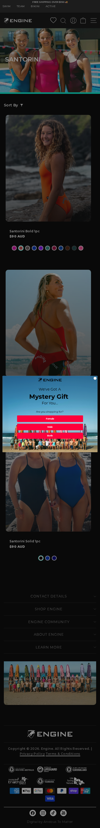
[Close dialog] (95, 378)
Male (50, 427)
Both (50, 435)
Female (50, 418)
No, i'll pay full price (50, 445)
